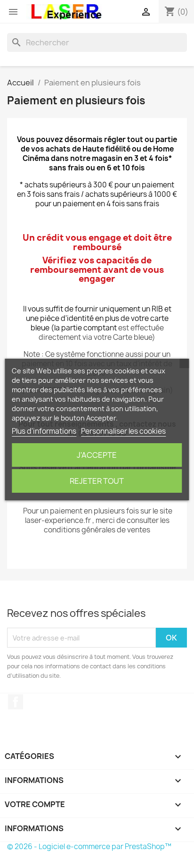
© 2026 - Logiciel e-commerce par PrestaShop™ (89, 846)
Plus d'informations (44, 431)
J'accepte (97, 455)
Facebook (15, 701)
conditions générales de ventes (97, 530)
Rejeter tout (97, 481)
